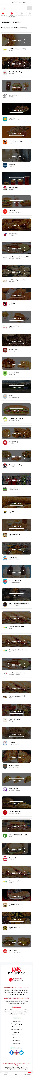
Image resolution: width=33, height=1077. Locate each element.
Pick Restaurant (11, 14)
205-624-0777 (18, 981)
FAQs (16, 1065)
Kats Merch (16, 1040)
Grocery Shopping (16, 1024)
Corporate (16, 1037)
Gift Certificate (16, 1035)
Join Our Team (16, 1026)
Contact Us (16, 1043)
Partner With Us (16, 1029)
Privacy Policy (21, 1063)
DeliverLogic (23, 1069)
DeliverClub (10, 1067)
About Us (16, 1032)
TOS (28, 1063)
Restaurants (16, 1021)
